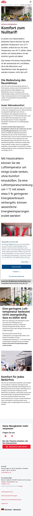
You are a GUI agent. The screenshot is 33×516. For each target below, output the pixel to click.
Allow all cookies (16, 266)
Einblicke (16, 5)
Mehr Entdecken (8, 5)
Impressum (4, 503)
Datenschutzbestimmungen (9, 495)
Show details (24, 262)
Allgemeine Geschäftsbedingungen (11, 499)
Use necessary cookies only (16, 276)
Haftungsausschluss (7, 492)
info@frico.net (5, 484)
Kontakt (20, 486)
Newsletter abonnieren (18, 447)
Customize (16, 271)
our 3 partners (10, 244)
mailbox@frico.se (6, 472)
